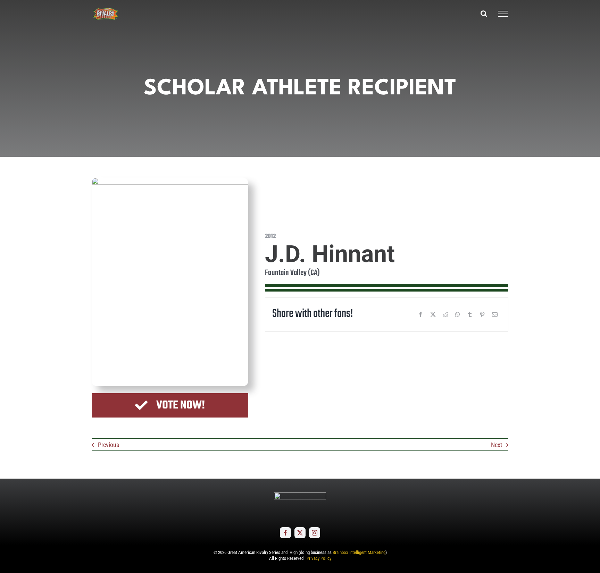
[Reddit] (445, 314)
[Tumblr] (470, 314)
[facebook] (285, 532)
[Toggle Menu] (503, 14)
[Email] (495, 314)
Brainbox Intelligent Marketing (359, 552)
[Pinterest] (482, 314)
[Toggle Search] (484, 13)
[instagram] (314, 532)
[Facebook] (420, 314)
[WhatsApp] (458, 314)
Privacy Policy (319, 558)
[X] (433, 314)
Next (496, 444)
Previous (108, 444)
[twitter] (300, 532)
